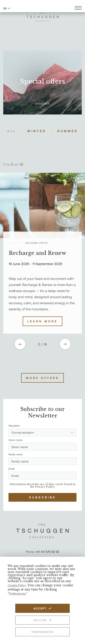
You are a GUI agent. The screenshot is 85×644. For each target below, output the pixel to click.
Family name (15, 454)
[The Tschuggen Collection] (43, 15)
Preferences (43, 631)
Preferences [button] (17, 593)
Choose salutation (22, 432)
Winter (36, 131)
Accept (40, 608)
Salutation (14, 425)
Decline (40, 620)
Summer (67, 131)
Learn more (42, 321)
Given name (15, 440)
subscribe (42, 497)
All (11, 131)
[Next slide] (65, 344)
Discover (42, 103)
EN (5, 8)
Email (11, 468)
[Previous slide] (20, 344)
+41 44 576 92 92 (47, 551)
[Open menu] (78, 8)
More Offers (42, 378)
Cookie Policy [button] (17, 585)
